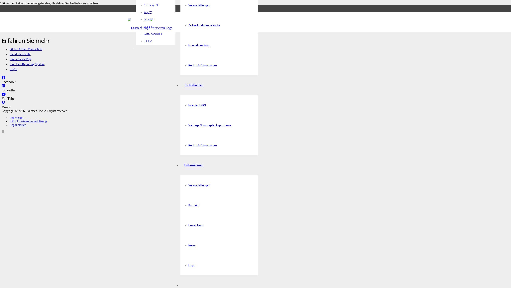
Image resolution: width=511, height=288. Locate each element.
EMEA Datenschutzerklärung (28, 121)
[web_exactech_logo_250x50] (150, 28)
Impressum (16, 117)
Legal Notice (18, 125)
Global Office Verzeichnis (26, 49)
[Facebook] (3, 78)
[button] (3, 131)
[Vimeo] (3, 103)
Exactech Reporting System (27, 64)
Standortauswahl (20, 54)
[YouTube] (4, 94)
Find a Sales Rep (20, 59)
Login (13, 69)
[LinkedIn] (3, 86)
